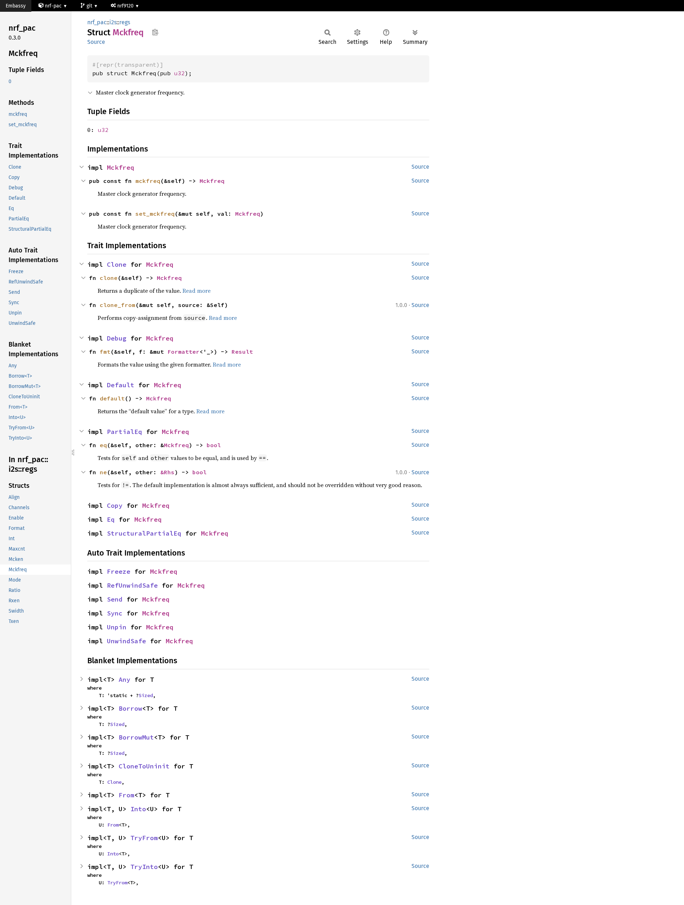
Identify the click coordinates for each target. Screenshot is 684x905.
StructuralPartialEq (144, 533)
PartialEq (124, 432)
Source (96, 42)
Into (138, 809)
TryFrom (144, 838)
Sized (146, 695)
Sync (115, 613)
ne (103, 472)
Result (242, 351)
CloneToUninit (144, 766)
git (90, 6)
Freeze (118, 571)
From (126, 795)
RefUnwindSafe (132, 585)
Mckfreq (120, 167)
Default (120, 385)
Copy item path (155, 32)
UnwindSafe (126, 641)
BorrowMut (136, 737)
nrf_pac (97, 22)
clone (109, 277)
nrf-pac (53, 6)
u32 (179, 73)
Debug (116, 338)
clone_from (117, 304)
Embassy (16, 6)
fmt (105, 351)
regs (124, 22)
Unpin (116, 627)
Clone (116, 264)
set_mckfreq (155, 213)
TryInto (144, 867)
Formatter (183, 351)
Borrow (130, 708)
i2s (112, 22)
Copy (115, 505)
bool (214, 445)
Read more (196, 291)
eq (103, 445)
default (112, 398)
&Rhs (167, 472)
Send (115, 599)
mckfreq (147, 180)
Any (124, 679)
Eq (111, 519)
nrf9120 (126, 6)
